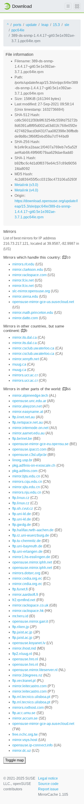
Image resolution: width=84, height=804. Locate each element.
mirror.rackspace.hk (28, 611)
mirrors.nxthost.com (28, 707)
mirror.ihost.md (24, 648)
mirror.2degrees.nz (27, 675)
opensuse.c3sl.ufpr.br (29, 455)
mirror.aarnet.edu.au (28, 433)
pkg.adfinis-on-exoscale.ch (34, 465)
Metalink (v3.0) (26, 185)
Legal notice (48, 778)
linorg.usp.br (22, 460)
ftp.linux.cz (20, 498)
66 (69, 389)
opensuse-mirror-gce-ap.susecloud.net (43, 724)
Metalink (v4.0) (26, 190)
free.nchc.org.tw (25, 734)
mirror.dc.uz (21, 750)
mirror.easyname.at (27, 412)
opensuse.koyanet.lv (28, 643)
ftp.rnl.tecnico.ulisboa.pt (31, 697)
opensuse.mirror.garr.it (30, 621)
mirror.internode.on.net (30, 428)
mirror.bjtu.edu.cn (26, 476)
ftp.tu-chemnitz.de (26, 541)
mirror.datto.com (25, 318)
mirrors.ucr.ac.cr (25, 375)
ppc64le (17, 30)
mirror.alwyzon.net (27, 406)
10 (69, 257)
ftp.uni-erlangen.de (27, 551)
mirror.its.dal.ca (24, 337)
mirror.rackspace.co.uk (30, 605)
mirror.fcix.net (23, 280)
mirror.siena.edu (25, 296)
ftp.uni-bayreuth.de (27, 546)
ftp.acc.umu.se (23, 713)
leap (44, 25)
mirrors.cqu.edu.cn (27, 481)
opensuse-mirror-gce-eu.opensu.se (40, 444)
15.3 (56, 25)
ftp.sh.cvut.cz (22, 508)
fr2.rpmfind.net (23, 600)
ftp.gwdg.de (21, 525)
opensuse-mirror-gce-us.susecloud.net (43, 302)
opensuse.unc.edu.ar (29, 401)
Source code (48, 784)
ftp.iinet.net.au (23, 417)
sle (67, 25)
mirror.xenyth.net (25, 359)
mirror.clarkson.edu (27, 269)
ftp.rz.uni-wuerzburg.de (30, 535)
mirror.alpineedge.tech (30, 395)
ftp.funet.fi (20, 589)
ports (17, 25)
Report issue (48, 789)
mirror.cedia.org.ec (27, 578)
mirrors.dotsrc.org (26, 573)
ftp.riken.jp (20, 627)
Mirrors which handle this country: (32, 257)
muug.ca (19, 364)
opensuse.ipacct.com (29, 449)
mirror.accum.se (25, 718)
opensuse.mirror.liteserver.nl (35, 670)
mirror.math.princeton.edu (32, 312)
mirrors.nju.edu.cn (26, 492)
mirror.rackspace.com (29, 275)
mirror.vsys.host (24, 740)
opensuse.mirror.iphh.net (32, 562)
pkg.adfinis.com (25, 471)
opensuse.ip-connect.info (32, 745)
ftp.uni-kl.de (21, 514)
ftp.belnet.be (22, 438)
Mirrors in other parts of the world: (32, 389)
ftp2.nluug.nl (22, 654)
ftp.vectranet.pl (24, 681)
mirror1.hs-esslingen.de (31, 557)
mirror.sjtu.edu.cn (26, 487)
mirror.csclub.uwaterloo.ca (33, 348)
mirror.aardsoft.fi (25, 594)
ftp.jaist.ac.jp (22, 632)
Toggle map (14, 760)
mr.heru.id (20, 616)
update (31, 25)
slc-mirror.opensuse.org (31, 291)
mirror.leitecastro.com (29, 686)
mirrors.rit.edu (23, 264)
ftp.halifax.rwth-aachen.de (33, 530)
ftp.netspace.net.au (27, 422)
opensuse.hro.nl (25, 659)
